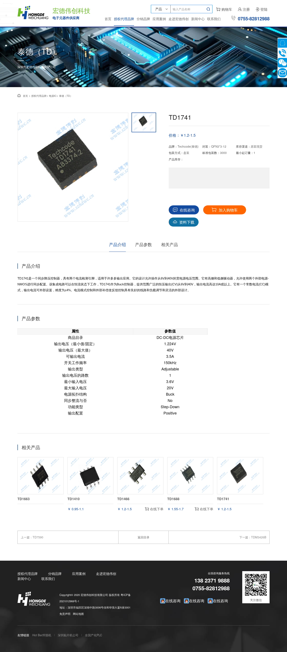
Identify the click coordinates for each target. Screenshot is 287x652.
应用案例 (159, 18)
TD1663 (23, 498)
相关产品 (169, 244)
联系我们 (214, 18)
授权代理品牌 (124, 18)
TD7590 (38, 537)
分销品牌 (143, 18)
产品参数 (143, 244)
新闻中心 (198, 18)
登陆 (261, 9)
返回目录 (143, 537)
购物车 (224, 9)
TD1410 (73, 498)
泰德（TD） (65, 95)
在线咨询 (184, 210)
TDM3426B (258, 537)
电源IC (53, 95)
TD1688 (173, 498)
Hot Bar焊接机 (41, 635)
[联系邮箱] (282, 72)
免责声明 (64, 614)
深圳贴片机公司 (68, 635)
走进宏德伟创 (179, 18)
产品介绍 (117, 244)
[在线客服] (282, 43)
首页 (108, 18)
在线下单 (154, 508)
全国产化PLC (93, 635)
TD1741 (223, 498)
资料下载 (183, 222)
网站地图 (78, 614)
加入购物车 (225, 210)
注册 (244, 9)
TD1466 (123, 498)
